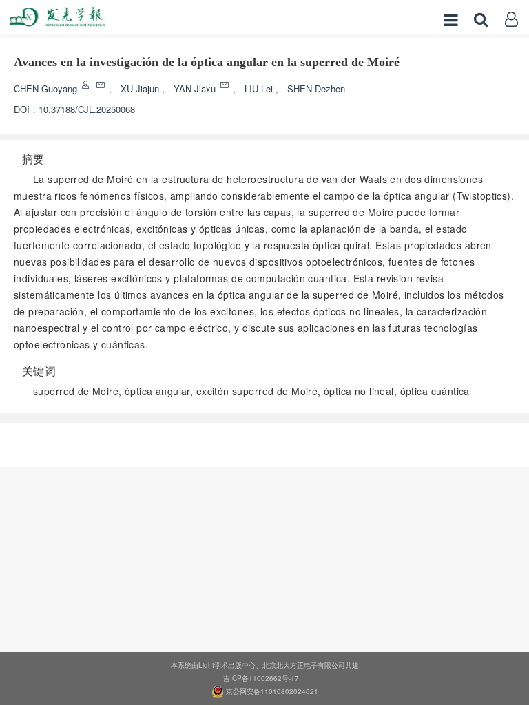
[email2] (225, 85)
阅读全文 (264, 441)
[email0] (101, 85)
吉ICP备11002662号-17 (261, 678)
